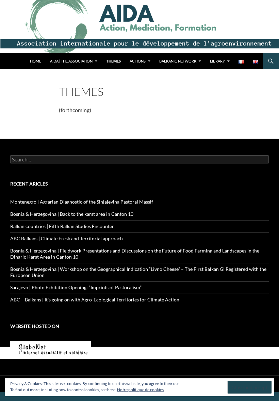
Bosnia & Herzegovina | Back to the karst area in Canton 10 (71, 214)
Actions (138, 61)
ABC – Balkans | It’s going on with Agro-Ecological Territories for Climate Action (94, 299)
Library (217, 61)
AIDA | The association (71, 61)
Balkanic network (177, 61)
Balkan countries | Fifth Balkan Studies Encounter (62, 226)
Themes (113, 61)
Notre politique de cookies (140, 389)
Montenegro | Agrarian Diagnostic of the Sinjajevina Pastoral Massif (81, 202)
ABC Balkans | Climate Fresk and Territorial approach (66, 238)
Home (35, 61)
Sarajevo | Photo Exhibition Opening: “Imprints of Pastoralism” (76, 287)
